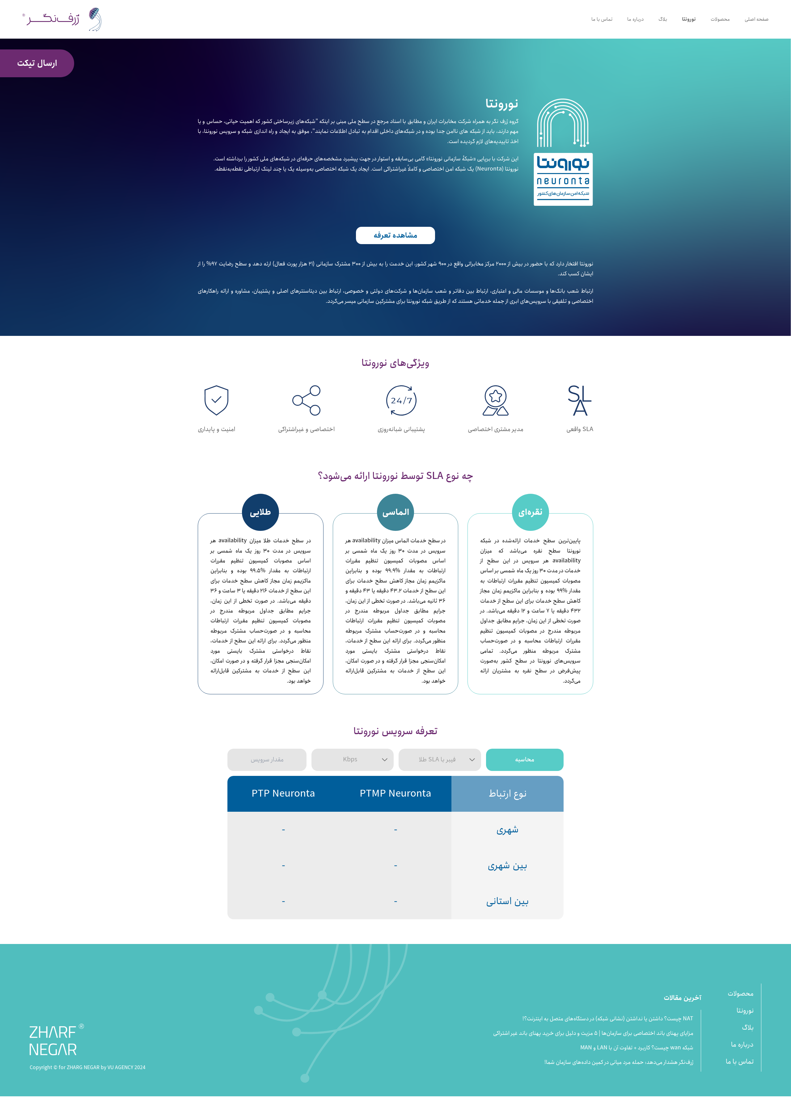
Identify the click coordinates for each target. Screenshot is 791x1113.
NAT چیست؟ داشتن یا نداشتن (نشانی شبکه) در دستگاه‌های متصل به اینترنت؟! (607, 1019)
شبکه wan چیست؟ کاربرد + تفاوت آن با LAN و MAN (636, 1048)
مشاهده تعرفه (395, 235)
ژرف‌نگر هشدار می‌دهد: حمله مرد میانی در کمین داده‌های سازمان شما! (618, 1062)
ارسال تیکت (37, 63)
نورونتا (689, 19)
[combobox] (352, 760)
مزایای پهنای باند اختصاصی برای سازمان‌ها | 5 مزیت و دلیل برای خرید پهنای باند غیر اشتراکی (593, 1033)
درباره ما (635, 19)
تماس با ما (601, 19)
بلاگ (662, 19)
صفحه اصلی (757, 19)
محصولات (720, 19)
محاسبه (524, 759)
